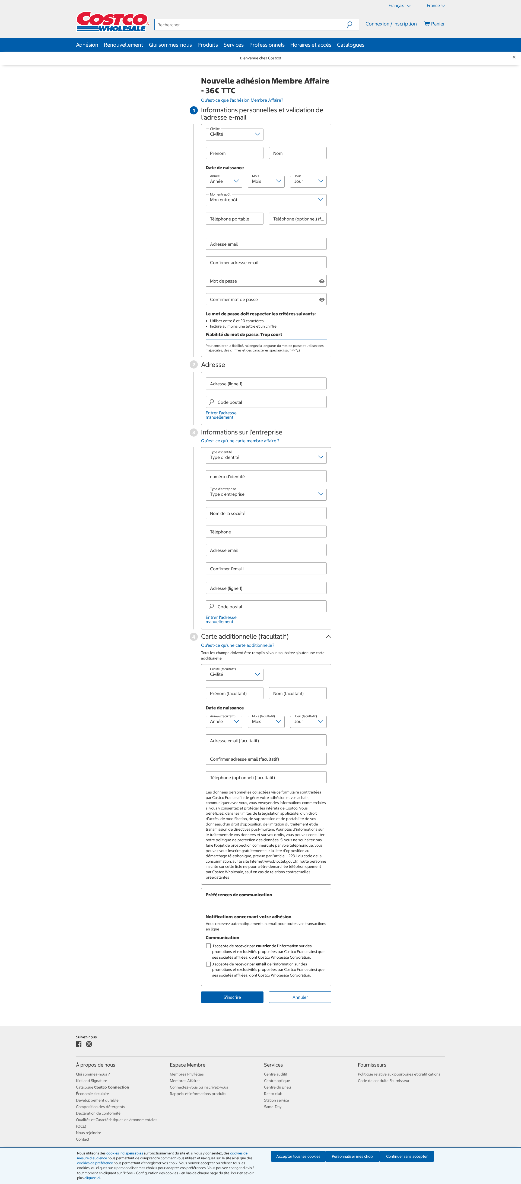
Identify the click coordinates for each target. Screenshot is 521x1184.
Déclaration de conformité (98, 1113)
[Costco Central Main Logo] (115, 24)
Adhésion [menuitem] (87, 44)
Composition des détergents (100, 1106)
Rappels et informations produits (198, 1093)
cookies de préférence (95, 1163)
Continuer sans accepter (407, 1156)
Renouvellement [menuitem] (123, 44)
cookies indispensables (124, 1153)
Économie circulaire (92, 1093)
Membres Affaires (185, 1080)
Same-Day (272, 1106)
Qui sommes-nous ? (93, 1074)
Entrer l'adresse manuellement (221, 415)
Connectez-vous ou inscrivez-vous (199, 1087)
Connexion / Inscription (391, 24)
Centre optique (277, 1080)
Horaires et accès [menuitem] (310, 44)
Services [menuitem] (234, 44)
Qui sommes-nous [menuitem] (170, 44)
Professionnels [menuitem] (267, 44)
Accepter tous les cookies (298, 1156)
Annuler (300, 997)
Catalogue (102, 1087)
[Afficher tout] (322, 281)
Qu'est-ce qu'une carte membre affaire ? (240, 440)
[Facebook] (78, 1043)
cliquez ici (92, 1178)
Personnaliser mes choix (352, 1156)
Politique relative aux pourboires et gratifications (399, 1074)
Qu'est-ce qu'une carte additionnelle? (237, 645)
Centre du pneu (277, 1087)
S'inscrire (232, 997)
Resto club (273, 1093)
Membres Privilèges (187, 1074)
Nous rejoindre (88, 1132)
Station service (276, 1100)
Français (397, 5)
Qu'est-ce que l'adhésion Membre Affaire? (242, 100)
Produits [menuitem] (208, 44)
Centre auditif (275, 1074)
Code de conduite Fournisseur (383, 1080)
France (433, 5)
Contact (82, 1139)
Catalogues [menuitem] (350, 44)
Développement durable (97, 1100)
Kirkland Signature (91, 1080)
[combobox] (268, 401)
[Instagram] (89, 1043)
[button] (353, 24)
